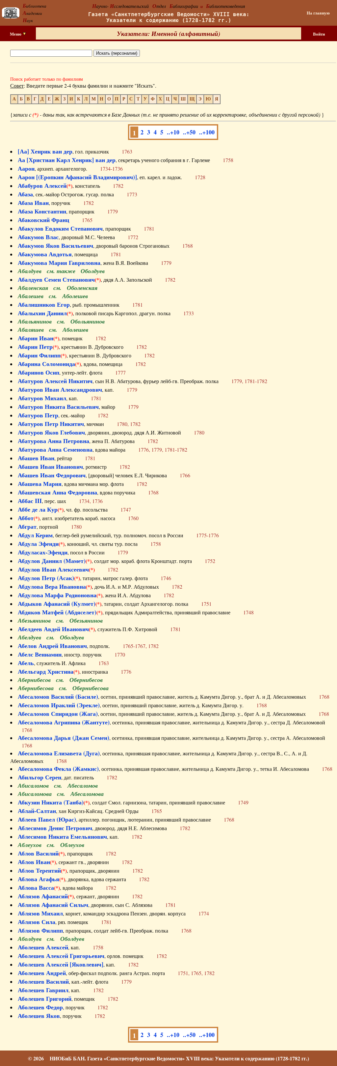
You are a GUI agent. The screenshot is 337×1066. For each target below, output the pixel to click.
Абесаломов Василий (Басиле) (58, 696)
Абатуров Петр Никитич (51, 423)
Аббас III (30, 500)
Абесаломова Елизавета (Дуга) (59, 753)
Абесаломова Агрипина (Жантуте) (64, 722)
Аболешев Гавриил (43, 990)
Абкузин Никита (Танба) (51, 802)
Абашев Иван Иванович (50, 466)
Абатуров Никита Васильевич (58, 406)
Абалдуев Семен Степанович (56, 279)
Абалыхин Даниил (42, 313)
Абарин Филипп (39, 355)
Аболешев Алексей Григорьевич (61, 955)
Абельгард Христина (45, 671)
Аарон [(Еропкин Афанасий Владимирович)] (77, 177)
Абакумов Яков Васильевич (55, 245)
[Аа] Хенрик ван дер (45, 151)
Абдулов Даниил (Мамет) (52, 560)
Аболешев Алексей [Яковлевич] (60, 964)
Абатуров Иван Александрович (60, 389)
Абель (26, 663)
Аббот (26, 518)
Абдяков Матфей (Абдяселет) (57, 612)
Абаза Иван (33, 202)
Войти (319, 34)
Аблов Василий (38, 853)
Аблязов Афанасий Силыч (53, 904)
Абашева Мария (40, 483)
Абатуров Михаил (42, 398)
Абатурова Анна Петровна (53, 440)
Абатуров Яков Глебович (51, 432)
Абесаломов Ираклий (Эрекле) (59, 705)
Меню (16, 34)
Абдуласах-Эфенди (42, 552)
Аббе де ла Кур (38, 509)
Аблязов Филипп (40, 930)
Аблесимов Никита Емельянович (62, 836)
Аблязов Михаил (40, 913)
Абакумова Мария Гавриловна (59, 262)
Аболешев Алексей (43, 947)
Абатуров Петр (38, 415)
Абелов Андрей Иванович (52, 645)
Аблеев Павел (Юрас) (47, 819)
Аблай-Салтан (37, 810)
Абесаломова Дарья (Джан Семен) (63, 737)
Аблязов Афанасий (43, 896)
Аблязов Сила (36, 921)
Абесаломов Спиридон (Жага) (58, 713)
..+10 (173, 132)
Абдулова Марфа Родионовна (57, 595)
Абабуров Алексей (42, 185)
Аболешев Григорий (44, 998)
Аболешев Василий (43, 981)
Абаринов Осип (38, 372)
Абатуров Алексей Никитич (55, 381)
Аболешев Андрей (42, 972)
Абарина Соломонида (46, 363)
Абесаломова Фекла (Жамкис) (58, 768)
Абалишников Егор (44, 304)
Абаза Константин (42, 211)
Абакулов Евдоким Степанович (60, 228)
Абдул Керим (35, 535)
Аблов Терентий (39, 870)
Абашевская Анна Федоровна (57, 492)
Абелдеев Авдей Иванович (53, 629)
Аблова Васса (36, 887)
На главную (318, 13)
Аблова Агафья (38, 879)
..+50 (189, 132)
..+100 (207, 132)
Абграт (27, 526)
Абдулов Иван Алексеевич (53, 569)
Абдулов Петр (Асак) (46, 578)
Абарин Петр (35, 346)
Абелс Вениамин (40, 654)
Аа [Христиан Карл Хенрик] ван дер (67, 159)
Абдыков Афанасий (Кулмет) (56, 603)
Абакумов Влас (38, 237)
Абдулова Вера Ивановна (52, 586)
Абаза (25, 194)
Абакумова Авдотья (45, 254)
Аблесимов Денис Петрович (55, 828)
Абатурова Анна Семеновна (55, 449)
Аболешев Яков (39, 1015)
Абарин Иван (35, 338)
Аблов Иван (34, 861)
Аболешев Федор (40, 1007)
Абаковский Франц (43, 219)
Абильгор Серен (39, 777)
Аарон (26, 168)
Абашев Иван (36, 458)
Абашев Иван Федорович (52, 475)
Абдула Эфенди (38, 543)
